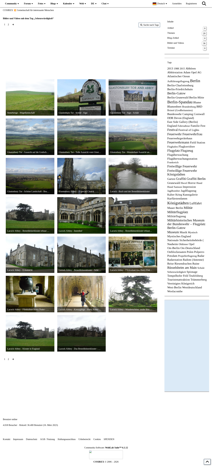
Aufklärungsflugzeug (178, 81)
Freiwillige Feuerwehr (182, 166)
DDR (170, 117)
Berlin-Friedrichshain (180, 89)
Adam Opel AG (192, 72)
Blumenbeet (174, 106)
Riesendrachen (183, 263)
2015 (182, 68)
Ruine (195, 263)
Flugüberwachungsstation (182, 158)
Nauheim (172, 244)
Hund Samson (174, 186)
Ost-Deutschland (190, 248)
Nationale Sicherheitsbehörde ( (185, 240)
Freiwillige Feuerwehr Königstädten (182, 172)
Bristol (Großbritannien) (180, 110)
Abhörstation (175, 72)
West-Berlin (174, 287)
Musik (183, 232)
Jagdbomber (173, 190)
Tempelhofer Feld (177, 275)
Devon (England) (184, 117)
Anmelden (177, 3)
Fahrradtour (184, 125)
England (172, 125)
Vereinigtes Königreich (180, 283)
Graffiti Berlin (196, 179)
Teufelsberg (196, 275)
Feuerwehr (174, 134)
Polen (190, 251)
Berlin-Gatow (176, 93)
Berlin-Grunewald (177, 97)
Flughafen (172, 146)
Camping (187, 114)
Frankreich (173, 162)
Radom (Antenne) (193, 259)
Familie (195, 125)
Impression (189, 186)
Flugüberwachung (177, 154)
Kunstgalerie (190, 194)
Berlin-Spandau (180, 102)
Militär (188, 208)
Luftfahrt (196, 203)
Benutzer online (10, 419)
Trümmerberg (199, 279)
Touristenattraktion (178, 279)
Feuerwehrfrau (192, 134)
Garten (171, 178)
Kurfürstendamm (177, 198)
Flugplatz (173, 150)
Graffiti (181, 179)
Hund (199, 183)
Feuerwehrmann (178, 142)
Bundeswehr (174, 114)
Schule (201, 267)
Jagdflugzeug (188, 190)
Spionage (192, 271)
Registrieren (191, 3)
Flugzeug (187, 150)
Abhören (191, 68)
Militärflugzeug (176, 216)
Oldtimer (183, 244)
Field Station (197, 142)
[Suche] (204, 3)
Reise (170, 263)
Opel (191, 244)
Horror (192, 182)
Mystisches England (179, 236)
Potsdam (172, 255)
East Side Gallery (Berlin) (182, 121)
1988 (176, 68)
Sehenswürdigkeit (176, 271)
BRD (199, 106)
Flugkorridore (187, 146)
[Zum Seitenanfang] (207, 462)
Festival (172, 130)
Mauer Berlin (175, 207)
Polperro (199, 251)
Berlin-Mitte (196, 97)
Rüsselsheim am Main (182, 267)
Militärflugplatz (177, 212)
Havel (184, 183)
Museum (173, 232)
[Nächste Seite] (13, 24)
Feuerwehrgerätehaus (179, 138)
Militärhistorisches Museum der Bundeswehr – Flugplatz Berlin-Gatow (186, 224)
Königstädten (178, 203)
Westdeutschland (192, 287)
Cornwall (199, 114)
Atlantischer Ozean (178, 76)
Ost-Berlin (173, 248)
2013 (170, 68)
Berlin (195, 81)
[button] (160, 3)
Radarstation (174, 259)
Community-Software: (106, 447)
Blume (197, 102)
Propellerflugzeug (187, 255)
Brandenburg (189, 106)
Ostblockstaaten (176, 251)
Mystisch (192, 232)
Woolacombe (175, 291)
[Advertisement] (81, 50)
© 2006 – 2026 (106, 462)
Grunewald (173, 182)
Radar (200, 255)
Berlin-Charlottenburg (180, 85)
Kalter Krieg (174, 194)
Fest (202, 125)
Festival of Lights (188, 129)
